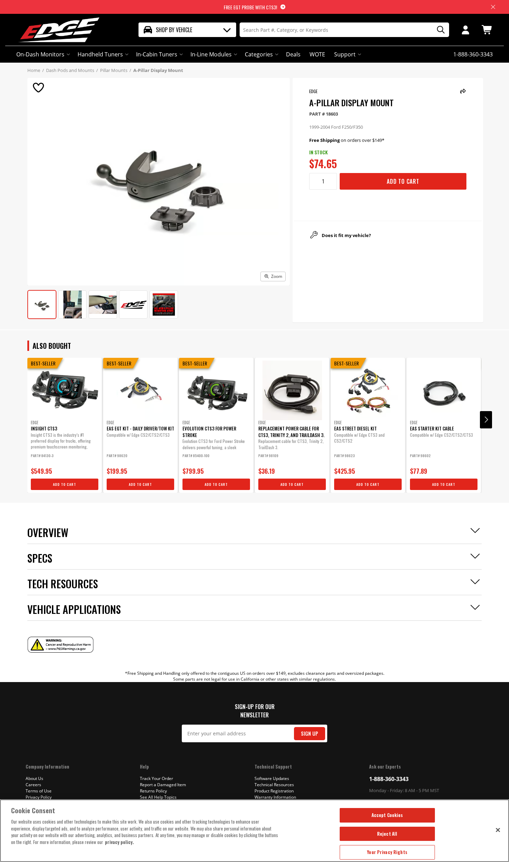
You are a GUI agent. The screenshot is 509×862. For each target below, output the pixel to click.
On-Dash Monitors (40, 54)
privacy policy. (119, 841)
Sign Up (309, 733)
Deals (293, 54)
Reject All (387, 833)
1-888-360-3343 (389, 779)
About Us (34, 778)
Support (345, 54)
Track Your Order (156, 778)
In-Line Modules (211, 54)
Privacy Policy (39, 797)
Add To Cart (403, 181)
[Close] (498, 829)
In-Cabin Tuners (156, 54)
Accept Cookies (387, 814)
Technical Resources (274, 785)
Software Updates (271, 778)
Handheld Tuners (100, 54)
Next (486, 419)
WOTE (317, 54)
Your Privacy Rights (387, 852)
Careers (33, 785)
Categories (259, 54)
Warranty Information (275, 797)
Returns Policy (153, 791)
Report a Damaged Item (163, 785)
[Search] (438, 29)
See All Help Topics (158, 797)
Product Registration (274, 791)
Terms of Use (39, 791)
